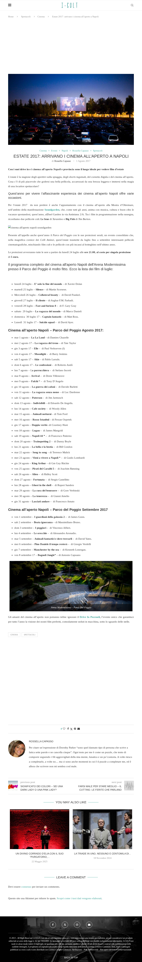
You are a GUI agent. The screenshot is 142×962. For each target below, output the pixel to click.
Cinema (41, 16)
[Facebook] (53, 925)
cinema (14, 635)
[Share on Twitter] (71, 729)
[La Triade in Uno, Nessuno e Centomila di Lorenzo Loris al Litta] (102, 829)
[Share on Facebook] (68, 728)
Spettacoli (26, 16)
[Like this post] (64, 728)
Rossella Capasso (62, 161)
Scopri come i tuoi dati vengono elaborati (79, 898)
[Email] (89, 925)
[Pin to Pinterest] (75, 728)
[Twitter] (65, 925)
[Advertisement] (71, 46)
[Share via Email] (78, 728)
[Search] (132, 5)
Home (11, 16)
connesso (26, 886)
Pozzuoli (95, 617)
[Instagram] (77, 925)
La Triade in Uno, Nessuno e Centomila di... (102, 853)
